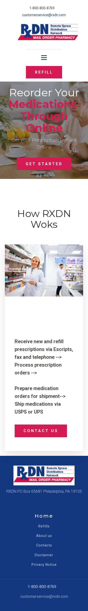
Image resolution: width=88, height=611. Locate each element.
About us (44, 536)
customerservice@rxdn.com (44, 15)
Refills (44, 526)
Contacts (44, 545)
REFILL (44, 72)
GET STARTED (44, 164)
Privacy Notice (44, 565)
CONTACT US (40, 430)
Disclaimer (44, 555)
